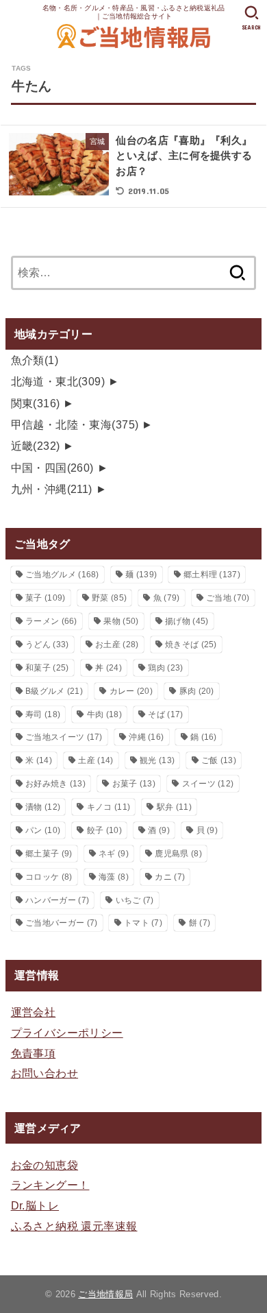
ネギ (114, 853)
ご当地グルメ (62, 574)
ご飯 (218, 760)
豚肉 (196, 691)
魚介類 (35, 360)
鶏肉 (165, 668)
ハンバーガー (57, 900)
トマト (143, 923)
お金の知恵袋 (44, 1165)
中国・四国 (52, 467)
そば (165, 714)
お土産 (116, 644)
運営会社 (33, 1012)
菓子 (45, 598)
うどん (46, 644)
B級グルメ (54, 691)
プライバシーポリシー (67, 1032)
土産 (95, 760)
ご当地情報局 (105, 1294)
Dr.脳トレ (35, 1205)
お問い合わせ (44, 1073)
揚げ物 (186, 621)
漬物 (42, 807)
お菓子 (133, 783)
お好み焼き (55, 783)
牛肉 (104, 714)
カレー (131, 691)
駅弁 (174, 807)
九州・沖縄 (51, 489)
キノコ (108, 807)
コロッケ (48, 877)
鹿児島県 (178, 853)
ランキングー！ (50, 1185)
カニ (170, 877)
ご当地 (227, 598)
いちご (135, 900)
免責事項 (33, 1053)
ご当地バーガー (61, 923)
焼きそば (191, 644)
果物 (120, 621)
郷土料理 (211, 574)
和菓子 (46, 668)
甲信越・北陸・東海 (75, 424)
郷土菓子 (48, 853)
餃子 (104, 830)
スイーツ (208, 783)
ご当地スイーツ (64, 737)
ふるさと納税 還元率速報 (74, 1226)
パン (42, 830)
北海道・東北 (58, 381)
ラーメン (51, 621)
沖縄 (146, 737)
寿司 (42, 714)
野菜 (109, 598)
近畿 (35, 445)
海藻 (114, 877)
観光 (157, 760)
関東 (35, 403)
